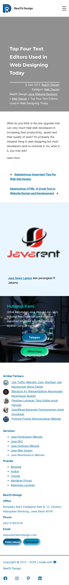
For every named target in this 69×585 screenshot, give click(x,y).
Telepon (34, 337)
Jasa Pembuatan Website (27, 436)
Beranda (16, 466)
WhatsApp (34, 351)
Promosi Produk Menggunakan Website (36, 418)
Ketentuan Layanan (23, 485)
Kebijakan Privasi (21, 480)
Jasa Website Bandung (43, 94)
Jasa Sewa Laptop (20, 278)
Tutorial (15, 476)
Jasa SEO (17, 441)
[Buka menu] (64, 8)
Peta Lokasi (12, 542)
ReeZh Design (50, 84)
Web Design (51, 89)
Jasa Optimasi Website (25, 445)
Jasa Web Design (21, 450)
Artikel (15, 471)
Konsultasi (32, 542)
